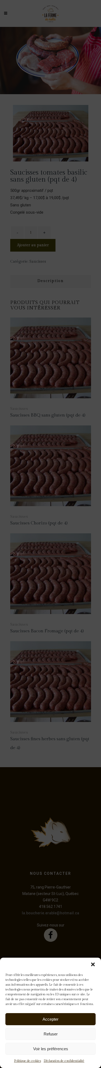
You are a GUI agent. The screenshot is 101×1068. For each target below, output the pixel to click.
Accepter (50, 1019)
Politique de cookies (27, 1061)
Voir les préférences (50, 1048)
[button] (93, 964)
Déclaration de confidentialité (64, 1061)
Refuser (51, 1034)
